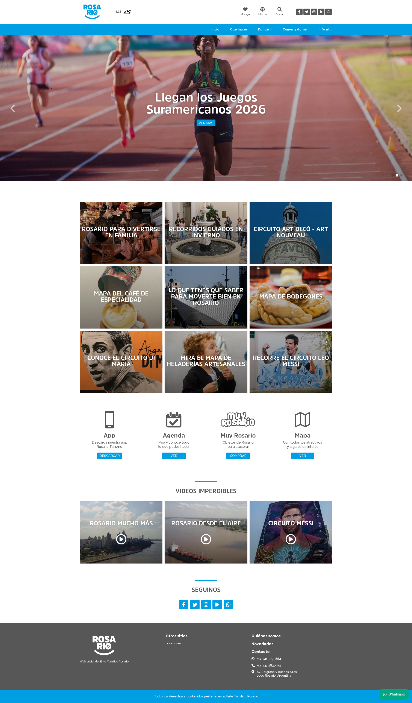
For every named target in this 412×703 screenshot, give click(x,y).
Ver (174, 456)
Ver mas (206, 129)
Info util (325, 29)
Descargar (109, 456)
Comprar (238, 456)
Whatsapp (396, 694)
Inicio (215, 29)
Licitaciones (173, 643)
